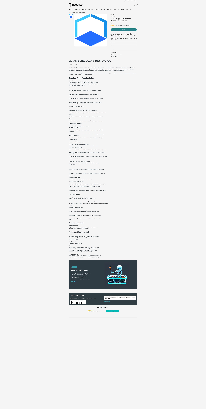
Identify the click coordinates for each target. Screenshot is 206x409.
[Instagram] (127, 1)
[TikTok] (131, 1)
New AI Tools (109, 9)
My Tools (122, 9)
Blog (118, 9)
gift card (71, 64)
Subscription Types (114, 49)
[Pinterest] (130, 1)
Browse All (71, 9)
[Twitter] (125, 1)
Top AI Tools (97, 9)
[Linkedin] (132, 1)
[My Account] (135, 5)
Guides (115, 9)
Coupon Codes (90, 9)
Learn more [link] (73, 281)
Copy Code (107, 301)
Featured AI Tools (77, 9)
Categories (84, 9)
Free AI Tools (103, 9)
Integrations (113, 46)
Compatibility (113, 43)
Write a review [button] (112, 311)
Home (69, 12)
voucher (76, 64)
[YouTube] (128, 1)
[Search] (132, 5)
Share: (112, 56)
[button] (113, 25)
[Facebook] (124, 1)
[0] (136, 5)
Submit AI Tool (128, 9)
